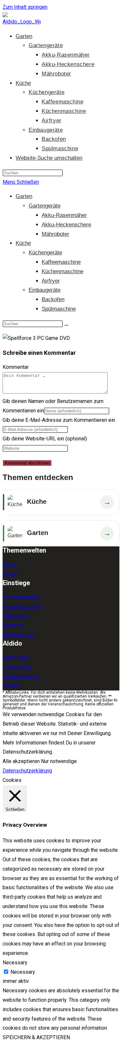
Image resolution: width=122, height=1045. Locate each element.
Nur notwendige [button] (59, 761)
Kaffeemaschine (61, 262)
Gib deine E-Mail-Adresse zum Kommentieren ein (59, 420)
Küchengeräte (45, 252)
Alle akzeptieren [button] (21, 761)
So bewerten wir (21, 676)
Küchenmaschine (62, 271)
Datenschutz (17, 667)
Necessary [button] (15, 962)
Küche (23, 243)
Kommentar (16, 367)
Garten (24, 196)
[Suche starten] (66, 325)
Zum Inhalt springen (25, 7)
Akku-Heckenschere (66, 224)
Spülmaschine (59, 309)
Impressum (16, 657)
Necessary (22, 972)
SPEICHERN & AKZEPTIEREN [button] (36, 1037)
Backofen (53, 299)
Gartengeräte (45, 206)
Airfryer (51, 281)
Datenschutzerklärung (27, 771)
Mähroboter (55, 234)
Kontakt (11, 685)
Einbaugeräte (45, 290)
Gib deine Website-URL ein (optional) (45, 438)
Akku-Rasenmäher (64, 215)
